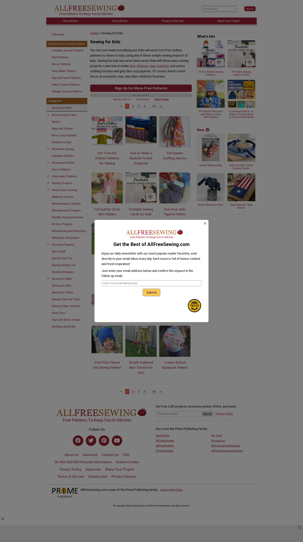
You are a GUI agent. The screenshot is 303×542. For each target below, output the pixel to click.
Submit (151, 292)
